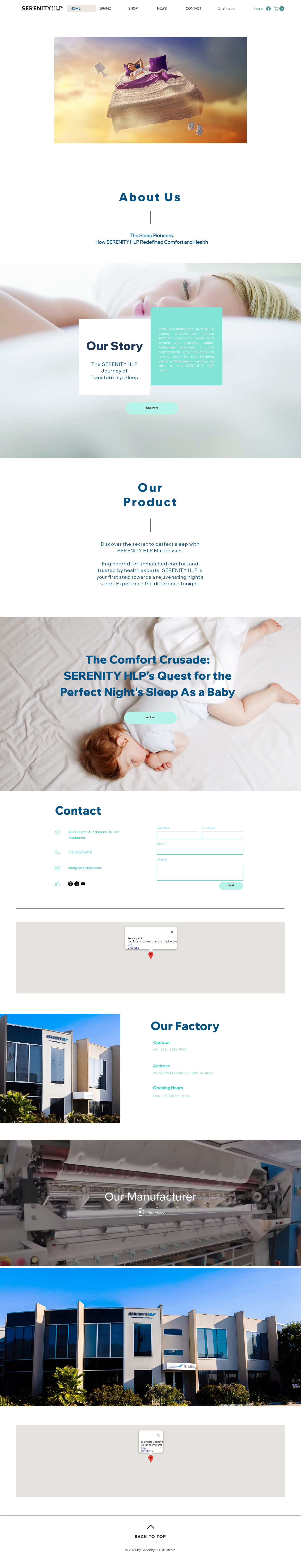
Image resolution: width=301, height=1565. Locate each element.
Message (162, 859)
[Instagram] (70, 883)
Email (160, 843)
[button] (279, 8)
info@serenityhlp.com (85, 868)
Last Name (208, 828)
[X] (76, 883)
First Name (163, 828)
